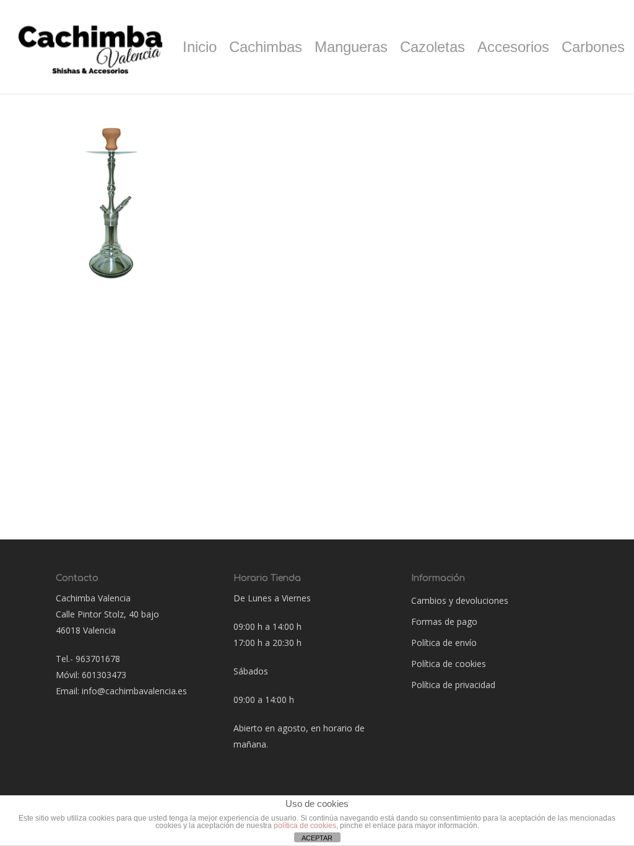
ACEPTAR (317, 838)
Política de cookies (448, 663)
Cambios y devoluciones (459, 600)
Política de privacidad (453, 685)
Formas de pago (444, 621)
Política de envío (444, 642)
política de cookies (305, 825)
